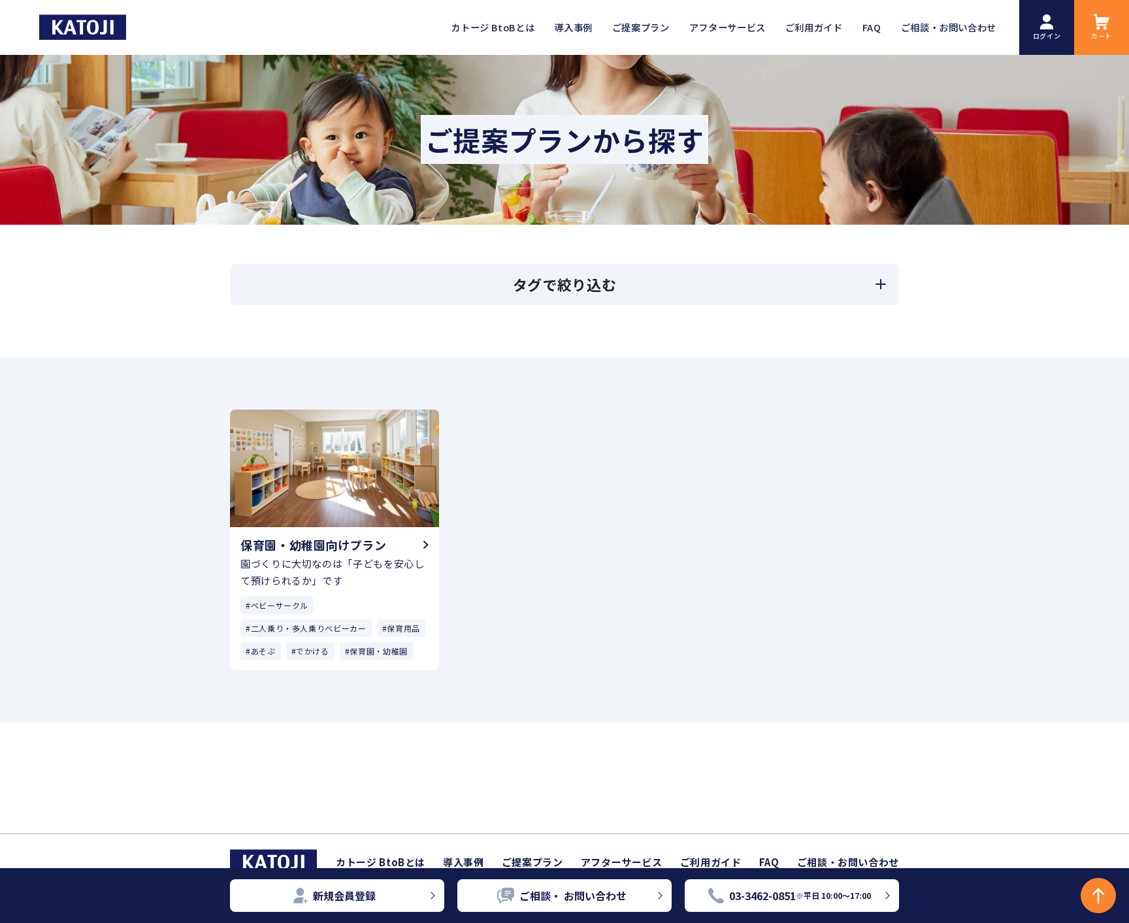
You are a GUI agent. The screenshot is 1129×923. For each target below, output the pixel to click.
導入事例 (463, 862)
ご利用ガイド (711, 862)
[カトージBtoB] (82, 27)
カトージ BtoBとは (380, 862)
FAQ (769, 862)
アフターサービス (622, 862)
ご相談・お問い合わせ (848, 862)
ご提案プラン (532, 862)
